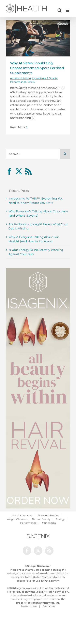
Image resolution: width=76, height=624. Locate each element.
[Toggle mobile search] (60, 10)
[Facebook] (9, 171)
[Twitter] (19, 171)
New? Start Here (22, 515)
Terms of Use (28, 606)
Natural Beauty (41, 519)
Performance (18, 81)
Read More (17, 127)
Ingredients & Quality (45, 78)
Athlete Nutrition (20, 78)
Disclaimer (49, 606)
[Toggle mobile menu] (68, 10)
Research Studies (48, 515)
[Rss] (28, 171)
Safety (31, 81)
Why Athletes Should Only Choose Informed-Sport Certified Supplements (37, 68)
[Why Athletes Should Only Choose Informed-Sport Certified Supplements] (38, 38)
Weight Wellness (17, 519)
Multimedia (49, 522)
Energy (60, 519)
